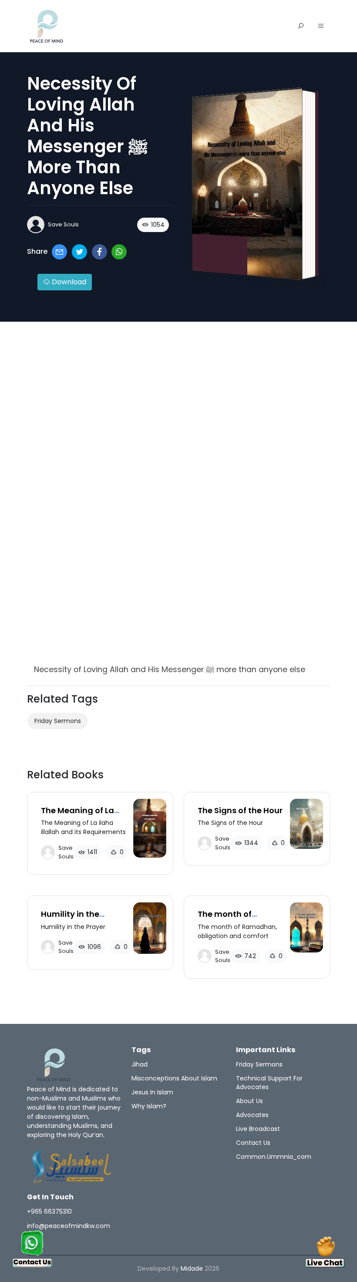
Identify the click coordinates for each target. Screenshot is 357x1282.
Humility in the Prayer (70, 919)
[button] (321, 26)
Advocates (252, 1114)
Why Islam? (148, 1106)
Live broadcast (258, 1128)
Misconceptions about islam (174, 1078)
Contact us (253, 1142)
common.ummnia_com (273, 1156)
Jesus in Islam (152, 1092)
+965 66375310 (49, 1211)
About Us (249, 1101)
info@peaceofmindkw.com (68, 1225)
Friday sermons (57, 721)
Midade (192, 1268)
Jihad (139, 1064)
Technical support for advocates (269, 1082)
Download (68, 282)
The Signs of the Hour (240, 810)
